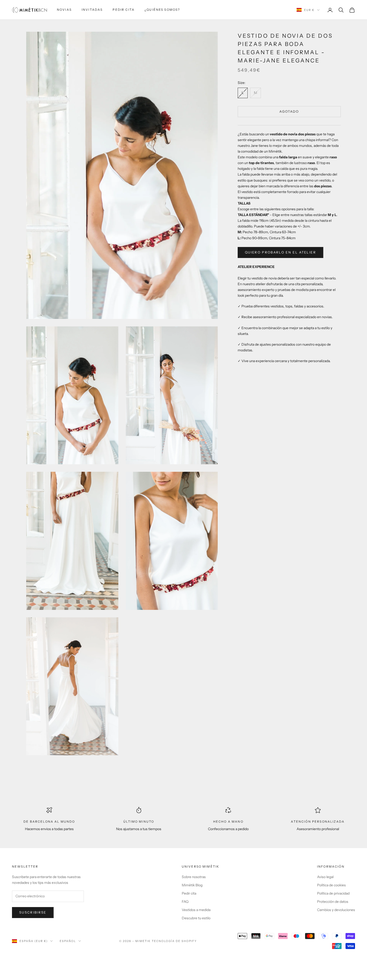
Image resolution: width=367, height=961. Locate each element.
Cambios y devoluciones (336, 910)
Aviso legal (325, 877)
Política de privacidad (333, 893)
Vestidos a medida (196, 910)
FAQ (185, 901)
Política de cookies (331, 885)
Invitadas (92, 9)
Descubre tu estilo (196, 918)
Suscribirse (32, 912)
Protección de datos (332, 901)
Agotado (289, 111)
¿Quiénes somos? (162, 9)
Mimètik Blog (192, 885)
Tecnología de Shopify (174, 941)
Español (68, 941)
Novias (64, 9)
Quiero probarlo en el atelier (280, 252)
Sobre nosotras (194, 877)
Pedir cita (124, 9)
